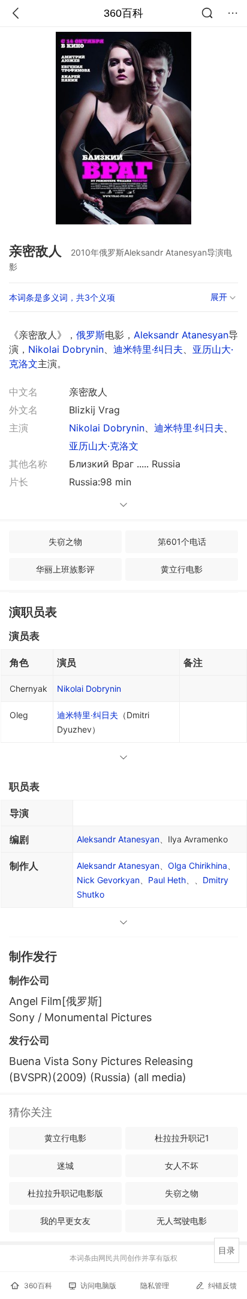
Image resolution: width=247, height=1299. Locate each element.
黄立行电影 (182, 569)
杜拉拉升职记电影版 (65, 1193)
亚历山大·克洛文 (103, 446)
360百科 (123, 13)
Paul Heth (167, 880)
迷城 (65, 1165)
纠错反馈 (222, 1285)
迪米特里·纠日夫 (148, 349)
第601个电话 (182, 541)
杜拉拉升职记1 (182, 1138)
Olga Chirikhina (197, 865)
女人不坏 (181, 1165)
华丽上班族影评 (65, 569)
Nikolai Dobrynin (66, 349)
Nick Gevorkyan (108, 880)
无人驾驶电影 (181, 1221)
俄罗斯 (90, 335)
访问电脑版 (98, 1285)
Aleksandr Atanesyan (181, 335)
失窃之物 (65, 541)
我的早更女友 (65, 1221)
